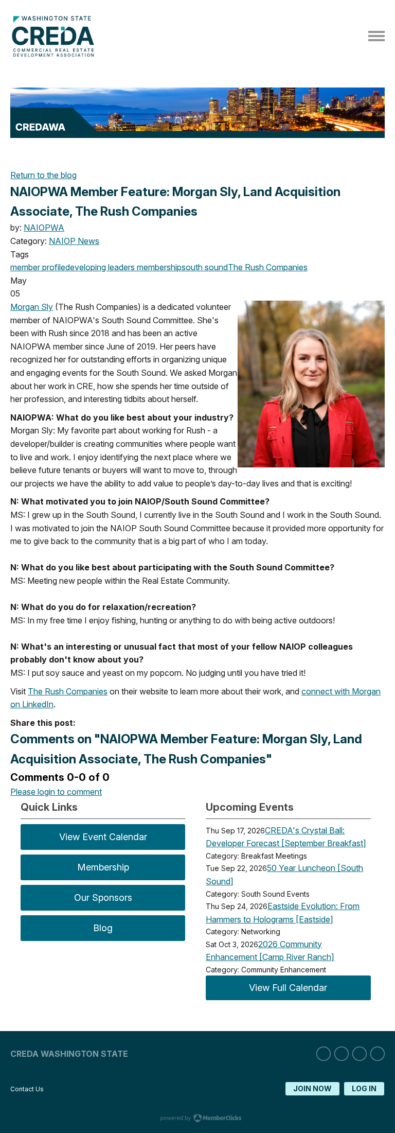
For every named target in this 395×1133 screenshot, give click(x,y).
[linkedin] (323, 1054)
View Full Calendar (288, 987)
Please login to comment (56, 792)
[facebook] (359, 1054)
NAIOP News (74, 241)
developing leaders (100, 267)
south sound (205, 267)
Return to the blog (43, 175)
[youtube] (377, 1054)
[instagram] (341, 1054)
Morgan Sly (31, 307)
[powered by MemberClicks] (197, 1119)
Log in (364, 1088)
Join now (312, 1088)
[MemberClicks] (55, 54)
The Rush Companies (268, 267)
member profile (37, 267)
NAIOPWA (44, 227)
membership (158, 267)
